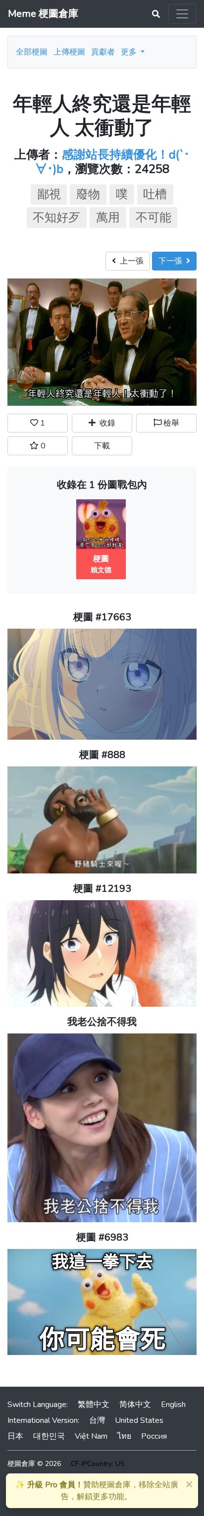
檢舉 (170, 423)
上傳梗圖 (69, 52)
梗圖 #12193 (102, 888)
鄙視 (49, 194)
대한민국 (49, 1436)
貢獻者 (103, 52)
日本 (15, 1436)
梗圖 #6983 (102, 1237)
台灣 (97, 1420)
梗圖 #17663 (102, 617)
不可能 (153, 217)
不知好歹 (56, 217)
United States (139, 1420)
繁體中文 (93, 1404)
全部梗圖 (32, 52)
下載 (102, 445)
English (173, 1404)
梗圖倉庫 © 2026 (34, 1463)
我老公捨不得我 (102, 1022)
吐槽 (155, 194)
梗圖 (101, 558)
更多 (130, 52)
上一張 (130, 261)
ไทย (124, 1436)
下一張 (172, 261)
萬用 (108, 217)
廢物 (88, 194)
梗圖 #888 (102, 754)
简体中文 (135, 1404)
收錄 (105, 423)
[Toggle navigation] (182, 14)
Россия (154, 1436)
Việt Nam (91, 1436)
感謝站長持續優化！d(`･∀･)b (112, 162)
